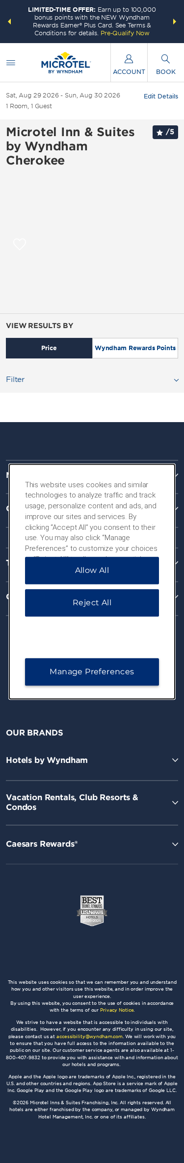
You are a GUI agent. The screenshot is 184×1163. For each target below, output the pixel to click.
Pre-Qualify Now (125, 33)
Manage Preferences (92, 671)
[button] (9, 21)
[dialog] (92, 581)
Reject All (92, 602)
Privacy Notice (116, 1010)
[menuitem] (11, 62)
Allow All (92, 570)
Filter (15, 379)
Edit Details (161, 96)
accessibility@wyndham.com (89, 1036)
